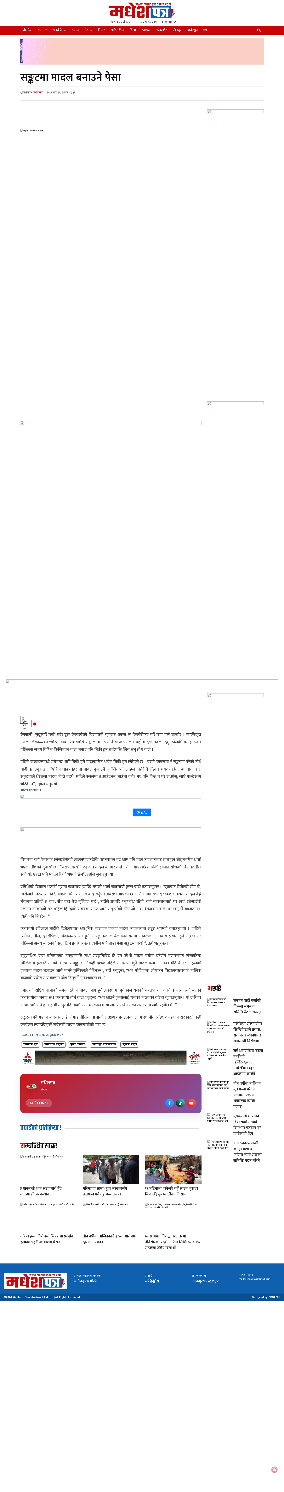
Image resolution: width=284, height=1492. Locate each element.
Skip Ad (142, 812)
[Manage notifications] (274, 1470)
